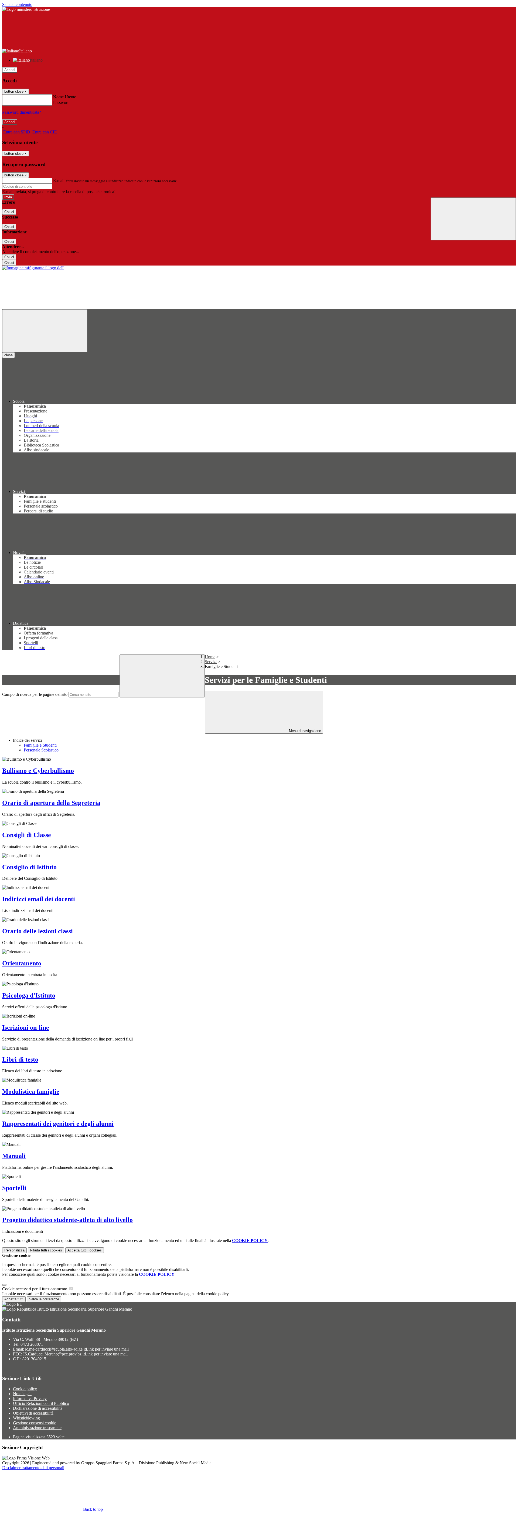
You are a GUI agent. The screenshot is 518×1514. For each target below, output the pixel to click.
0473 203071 (32, 1344)
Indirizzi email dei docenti (38, 898)
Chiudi (9, 212)
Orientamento (21, 963)
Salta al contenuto (17, 4)
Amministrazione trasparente (37, 1427)
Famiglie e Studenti (40, 745)
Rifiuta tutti (46, 1250)
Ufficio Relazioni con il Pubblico (41, 1403)
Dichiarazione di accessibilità (37, 1408)
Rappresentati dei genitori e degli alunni (58, 1123)
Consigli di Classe (26, 834)
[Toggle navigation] (44, 330)
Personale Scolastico (41, 750)
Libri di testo (20, 1059)
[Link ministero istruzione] (26, 9)
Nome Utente (64, 97)
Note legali (22, 1393)
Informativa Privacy (30, 1398)
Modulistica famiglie (30, 1091)
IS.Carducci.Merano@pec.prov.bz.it (75, 1354)
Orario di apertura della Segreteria (51, 802)
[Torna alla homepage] (33, 268)
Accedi (9, 70)
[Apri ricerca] (473, 218)
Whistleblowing (26, 1418)
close (8, 355)
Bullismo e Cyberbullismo (38, 770)
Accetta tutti (84, 1250)
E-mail (58, 180)
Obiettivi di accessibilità (33, 1413)
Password (61, 102)
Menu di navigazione (304, 731)
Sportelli (14, 1187)
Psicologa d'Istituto (28, 995)
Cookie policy (25, 1389)
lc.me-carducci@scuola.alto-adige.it (77, 1349)
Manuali (14, 1155)
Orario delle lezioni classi (37, 931)
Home (210, 656)
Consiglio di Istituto (29, 867)
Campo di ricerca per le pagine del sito (34, 694)
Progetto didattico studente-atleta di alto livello (67, 1219)
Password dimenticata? (21, 112)
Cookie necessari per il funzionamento (35, 1289)
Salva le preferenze (44, 1299)
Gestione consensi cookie (34, 1423)
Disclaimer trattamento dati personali (33, 1467)
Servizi (211, 661)
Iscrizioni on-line (25, 1027)
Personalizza (14, 1250)
